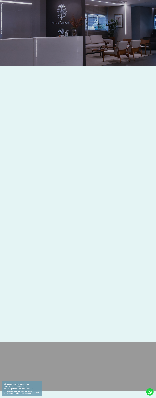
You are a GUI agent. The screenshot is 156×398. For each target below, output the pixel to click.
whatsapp (150, 392)
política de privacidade (22, 393)
